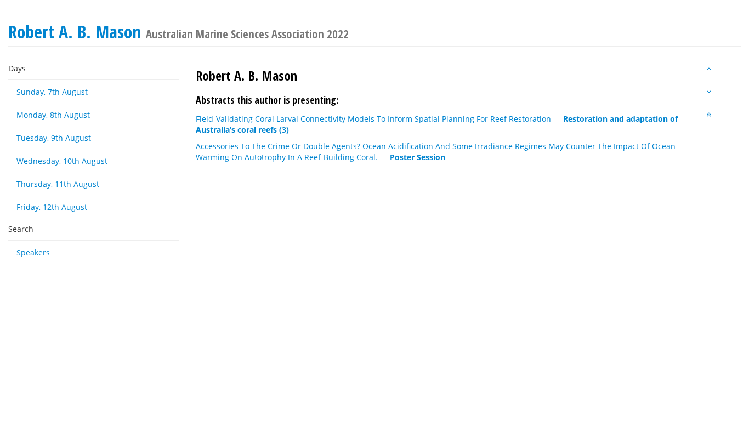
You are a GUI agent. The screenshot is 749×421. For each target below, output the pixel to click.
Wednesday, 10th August (61, 161)
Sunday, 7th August (52, 92)
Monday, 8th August (53, 115)
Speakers (33, 252)
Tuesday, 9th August (53, 138)
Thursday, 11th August (57, 184)
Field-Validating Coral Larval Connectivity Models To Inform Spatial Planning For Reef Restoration (373, 118)
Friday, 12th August (51, 207)
